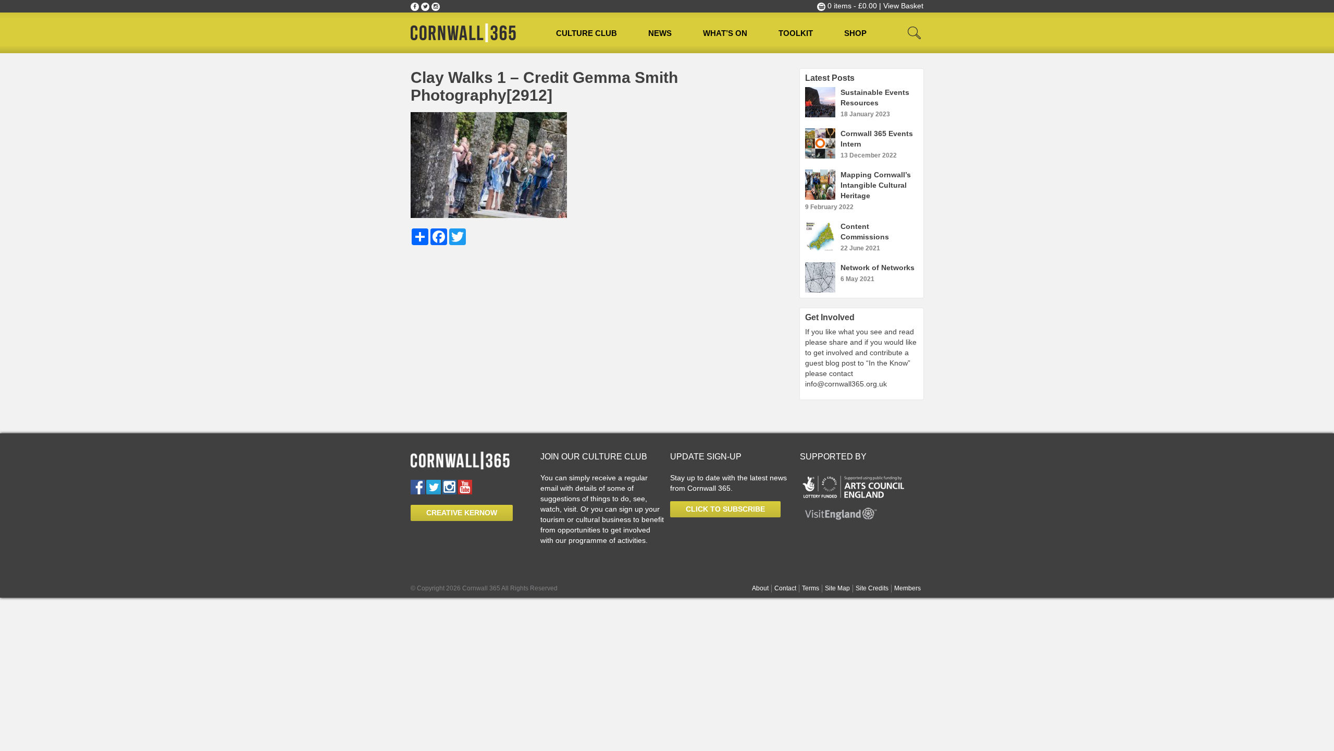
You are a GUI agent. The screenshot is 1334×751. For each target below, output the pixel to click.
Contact (785, 588)
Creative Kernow (461, 512)
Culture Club (586, 33)
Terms (810, 588)
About (760, 588)
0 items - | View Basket (874, 6)
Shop (855, 33)
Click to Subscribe (725, 509)
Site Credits (872, 588)
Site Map (837, 588)
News (660, 33)
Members (907, 588)
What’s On (725, 33)
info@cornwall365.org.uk (846, 384)
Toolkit (796, 33)
